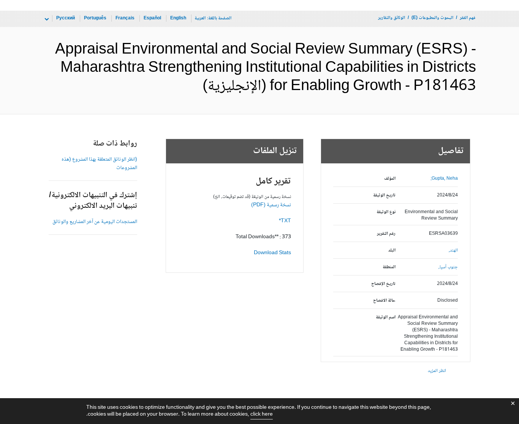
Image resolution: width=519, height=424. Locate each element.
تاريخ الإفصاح (383, 284)
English (178, 18)
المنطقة (389, 267)
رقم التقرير (386, 234)
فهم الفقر (467, 18)
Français (125, 18)
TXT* (285, 221)
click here (261, 414)
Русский (65, 18)
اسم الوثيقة (386, 317)
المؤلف (390, 179)
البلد (392, 250)
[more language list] (46, 19)
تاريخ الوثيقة (384, 195)
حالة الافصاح (384, 300)
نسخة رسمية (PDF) (271, 205)
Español (152, 18)
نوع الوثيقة (386, 212)
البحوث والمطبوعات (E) (432, 18)
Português (95, 18)
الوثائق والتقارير (391, 18)
